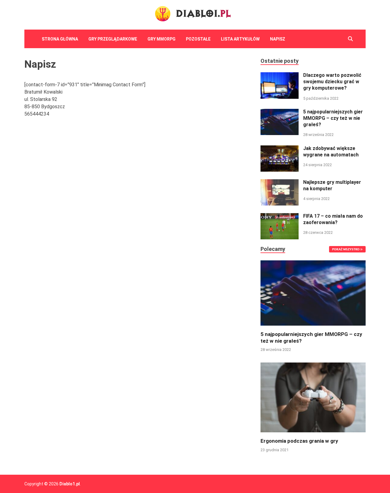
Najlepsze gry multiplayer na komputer (332, 185)
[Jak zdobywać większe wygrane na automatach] (280, 149)
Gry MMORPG (161, 39)
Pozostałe (198, 39)
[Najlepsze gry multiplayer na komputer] (280, 183)
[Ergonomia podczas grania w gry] (313, 397)
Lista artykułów (240, 39)
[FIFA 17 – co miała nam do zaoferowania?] (280, 217)
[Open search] (350, 39)
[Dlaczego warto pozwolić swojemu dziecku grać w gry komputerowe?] (280, 76)
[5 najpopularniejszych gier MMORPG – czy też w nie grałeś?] (280, 112)
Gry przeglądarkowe (112, 39)
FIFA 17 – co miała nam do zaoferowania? (333, 219)
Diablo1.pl (69, 483)
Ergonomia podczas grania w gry (299, 441)
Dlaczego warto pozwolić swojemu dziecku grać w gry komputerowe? (332, 81)
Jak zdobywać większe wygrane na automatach (331, 151)
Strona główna (60, 39)
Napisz (277, 39)
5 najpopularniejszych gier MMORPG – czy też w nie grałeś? (333, 118)
